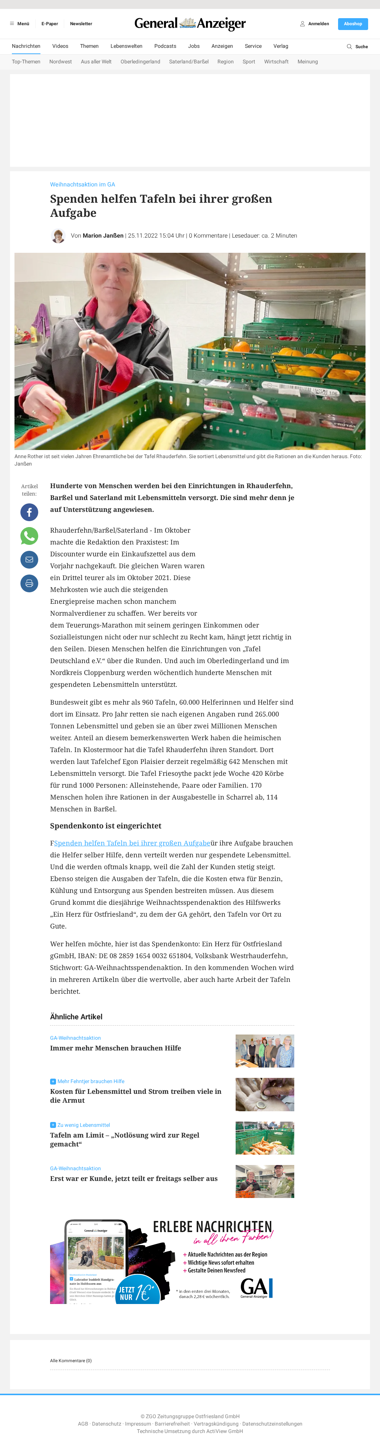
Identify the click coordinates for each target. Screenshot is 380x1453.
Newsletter (81, 24)
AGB (83, 1424)
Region (225, 62)
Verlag (280, 46)
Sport (249, 62)
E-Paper (50, 24)
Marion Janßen (103, 235)
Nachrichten (26, 46)
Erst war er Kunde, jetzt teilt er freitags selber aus (134, 1178)
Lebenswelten (126, 46)
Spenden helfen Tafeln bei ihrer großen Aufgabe (132, 842)
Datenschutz (106, 1424)
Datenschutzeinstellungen (272, 1424)
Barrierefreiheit (172, 1424)
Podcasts (165, 46)
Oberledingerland (140, 62)
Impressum (138, 1424)
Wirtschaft (276, 62)
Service (253, 46)
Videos (60, 46)
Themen (89, 46)
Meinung (308, 62)
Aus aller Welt (96, 62)
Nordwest (60, 62)
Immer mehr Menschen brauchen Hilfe (115, 1047)
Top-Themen (26, 62)
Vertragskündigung (216, 1424)
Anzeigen (222, 46)
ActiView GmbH (224, 1431)
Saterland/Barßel (189, 62)
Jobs (194, 46)
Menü (22, 23)
